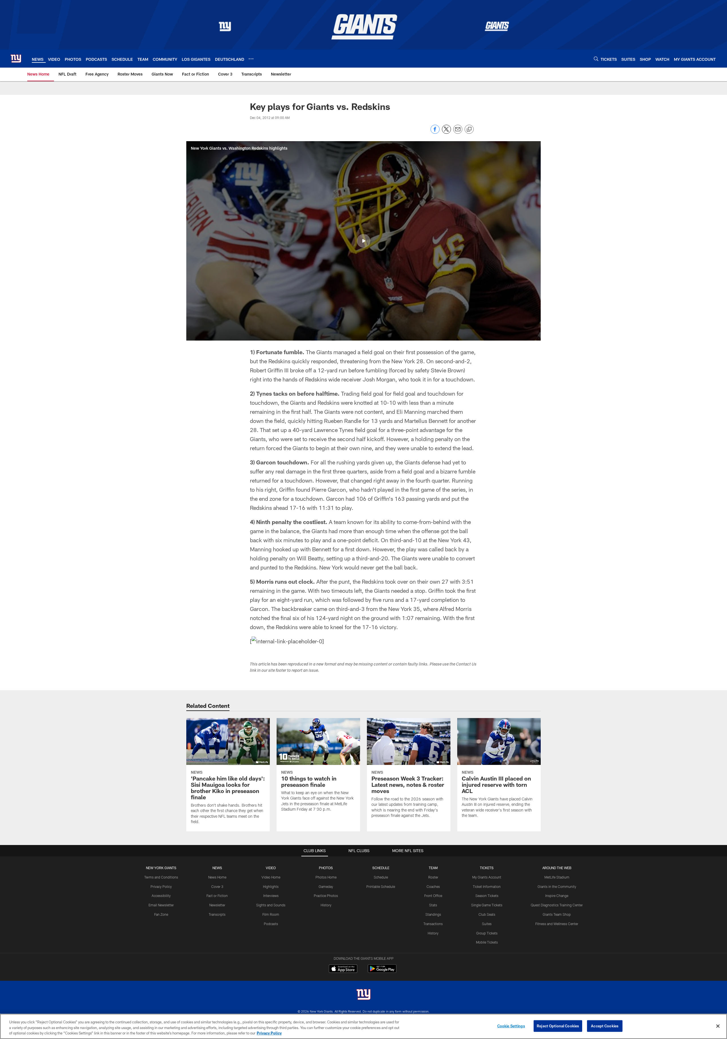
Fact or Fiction (217, 896)
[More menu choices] (251, 59)
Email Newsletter (161, 905)
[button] (363, 241)
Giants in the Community (557, 886)
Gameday (326, 886)
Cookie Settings (511, 1025)
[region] (363, 1026)
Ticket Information (487, 886)
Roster (433, 877)
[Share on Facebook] (435, 132)
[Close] (718, 1026)
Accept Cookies (605, 1025)
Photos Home (326, 877)
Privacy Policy (161, 886)
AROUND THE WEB (556, 868)
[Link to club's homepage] (16, 58)
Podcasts (271, 924)
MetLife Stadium (556, 877)
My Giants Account (486, 877)
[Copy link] (469, 129)
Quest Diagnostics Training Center (557, 905)
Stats (433, 905)
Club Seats (487, 914)
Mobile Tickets (487, 942)
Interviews (271, 896)
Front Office (433, 896)
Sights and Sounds (270, 905)
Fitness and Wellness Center (556, 924)
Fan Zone (161, 914)
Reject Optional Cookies (558, 1025)
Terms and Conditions (161, 877)
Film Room (270, 914)
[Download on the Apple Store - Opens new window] (343, 969)
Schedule (381, 877)
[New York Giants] (363, 995)
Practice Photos (326, 896)
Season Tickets (486, 896)
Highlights (271, 886)
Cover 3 (217, 886)
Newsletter (217, 905)
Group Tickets (487, 933)
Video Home (271, 877)
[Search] (596, 58)
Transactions (433, 924)
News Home (217, 877)
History (326, 905)
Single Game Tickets (486, 905)
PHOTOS (326, 868)
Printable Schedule (380, 886)
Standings (433, 914)
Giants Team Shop (557, 914)
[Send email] (457, 132)
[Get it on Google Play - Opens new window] (382, 972)
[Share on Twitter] (446, 132)
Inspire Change (556, 896)
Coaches (433, 886)
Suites (487, 924)
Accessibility (161, 896)
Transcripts (217, 914)
